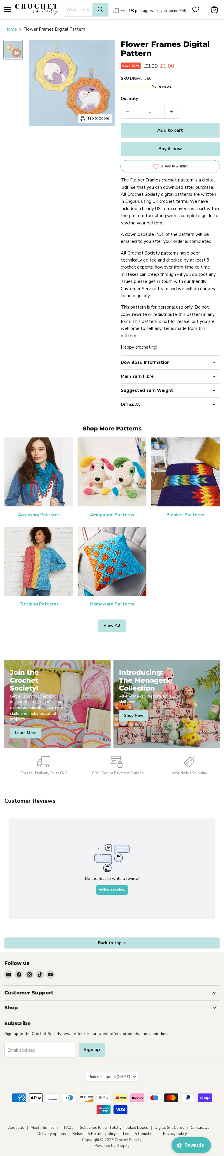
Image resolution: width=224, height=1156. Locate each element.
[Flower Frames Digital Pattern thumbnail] (13, 49)
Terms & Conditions (139, 1133)
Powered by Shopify (112, 1145)
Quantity (129, 99)
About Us (16, 1127)
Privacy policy (175, 1133)
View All (112, 625)
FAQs (69, 1127)
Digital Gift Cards (169, 1127)
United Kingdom (109, 1076)
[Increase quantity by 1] (172, 111)
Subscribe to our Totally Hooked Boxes (114, 1127)
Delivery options (51, 1133)
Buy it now (170, 149)
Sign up (91, 1049)
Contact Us (200, 1127)
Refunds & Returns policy (94, 1133)
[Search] (100, 9)
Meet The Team (44, 1127)
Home (10, 29)
